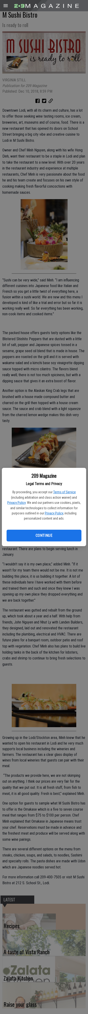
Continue (44, 535)
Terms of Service (64, 492)
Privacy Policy (16, 503)
